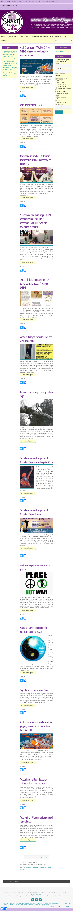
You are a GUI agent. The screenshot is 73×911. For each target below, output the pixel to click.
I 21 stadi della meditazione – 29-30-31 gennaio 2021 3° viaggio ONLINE (35, 283)
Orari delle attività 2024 (31, 105)
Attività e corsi (67, 903)
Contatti (8, 1)
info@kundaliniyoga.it (36, 894)
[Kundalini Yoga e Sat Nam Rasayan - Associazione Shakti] (66, 9)
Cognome (58, 68)
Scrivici (5, 904)
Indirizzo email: (60, 104)
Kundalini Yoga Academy (7, 5)
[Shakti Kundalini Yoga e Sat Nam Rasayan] (71, 9)
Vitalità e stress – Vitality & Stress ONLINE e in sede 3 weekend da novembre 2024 (36, 51)
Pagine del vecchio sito (34, 1)
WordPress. (67, 906)
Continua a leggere (27, 87)
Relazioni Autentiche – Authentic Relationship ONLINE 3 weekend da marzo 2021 (35, 160)
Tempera (60, 906)
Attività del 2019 (60, 51)
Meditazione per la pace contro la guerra (10, 68)
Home (2, 1)
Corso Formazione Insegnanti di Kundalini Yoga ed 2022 (10, 63)
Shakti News (54, 1)
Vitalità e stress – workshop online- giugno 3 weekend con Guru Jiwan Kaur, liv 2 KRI (36, 726)
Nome (57, 63)
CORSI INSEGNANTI (61, 79)
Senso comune (46, 1)
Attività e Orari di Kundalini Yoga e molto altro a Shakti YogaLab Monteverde (38, 903)
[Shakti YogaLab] (68, 9)
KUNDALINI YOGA (60, 91)
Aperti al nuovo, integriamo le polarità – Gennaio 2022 (10, 73)
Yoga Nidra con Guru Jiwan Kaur (34, 690)
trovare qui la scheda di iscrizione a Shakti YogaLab (35, 868)
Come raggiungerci (8, 903)
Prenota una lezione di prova (19, 1)
